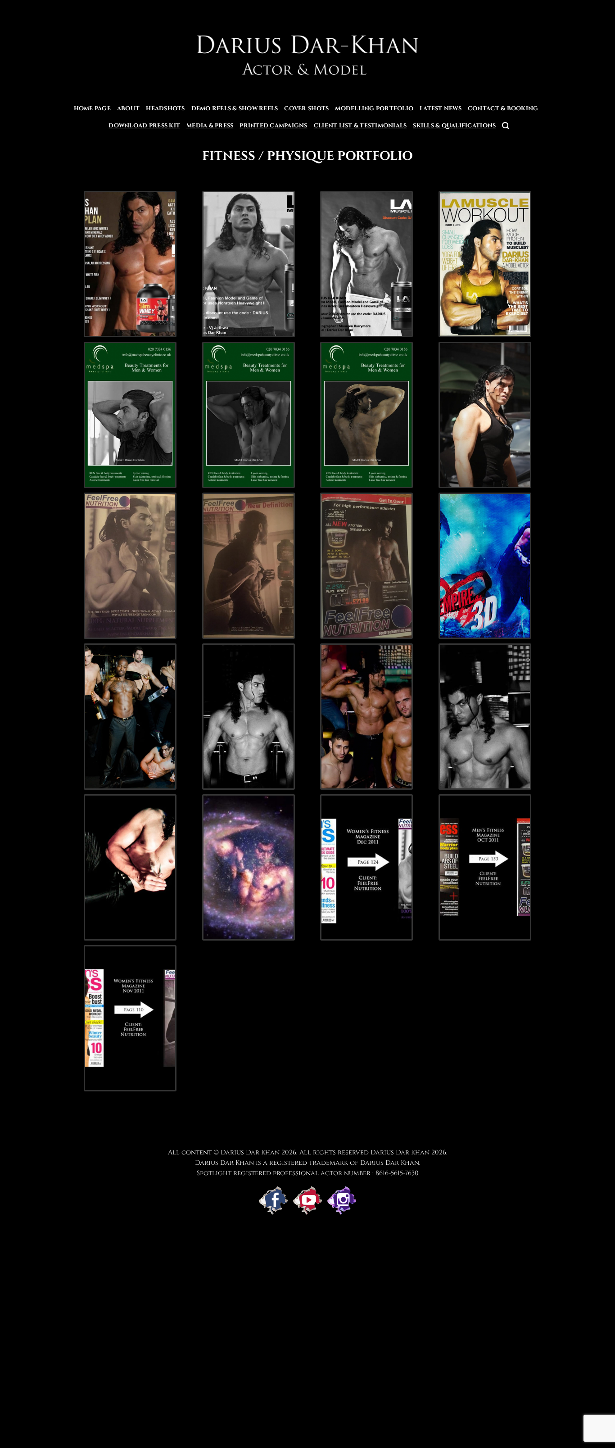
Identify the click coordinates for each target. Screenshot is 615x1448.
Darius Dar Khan (400, 1152)
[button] (505, 126)
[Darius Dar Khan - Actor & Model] (308, 50)
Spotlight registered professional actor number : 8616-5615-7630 (308, 1173)
